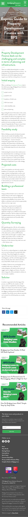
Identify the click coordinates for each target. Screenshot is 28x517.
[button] (3, 3)
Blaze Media (15, 513)
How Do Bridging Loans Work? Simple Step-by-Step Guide (13, 404)
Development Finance (16, 85)
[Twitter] (6, 441)
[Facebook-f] (3, 441)
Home (4, 12)
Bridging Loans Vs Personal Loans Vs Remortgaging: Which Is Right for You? (14, 377)
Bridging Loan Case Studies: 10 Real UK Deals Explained (13, 351)
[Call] (25, 2)
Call (25, 5)
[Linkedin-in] (8, 441)
